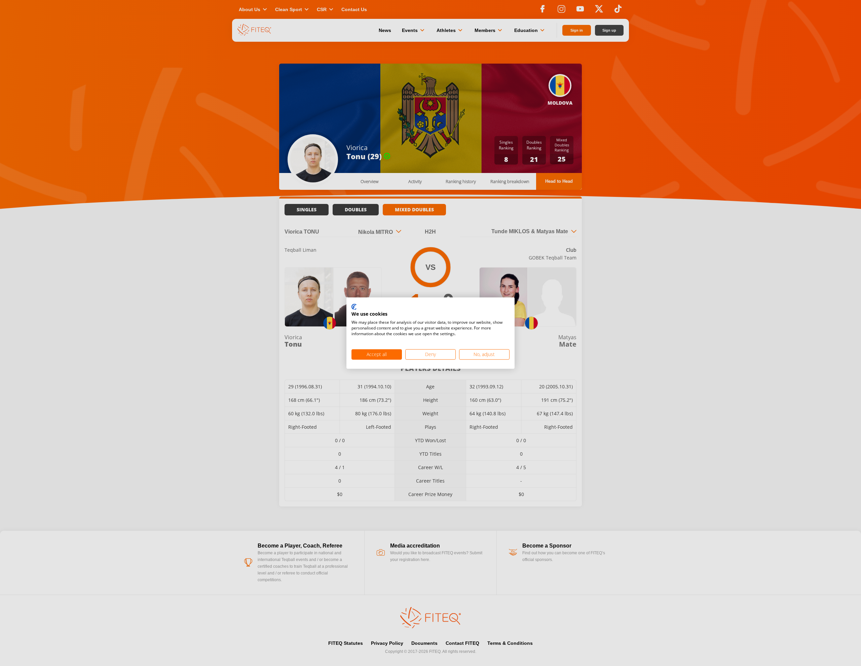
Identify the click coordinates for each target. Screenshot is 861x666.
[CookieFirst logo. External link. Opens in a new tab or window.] (354, 307)
